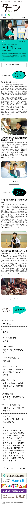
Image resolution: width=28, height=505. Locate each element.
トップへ (24, 468)
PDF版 (23, 18)
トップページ (4, 468)
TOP (4, 17)
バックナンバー (14, 18)
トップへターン (14, 182)
